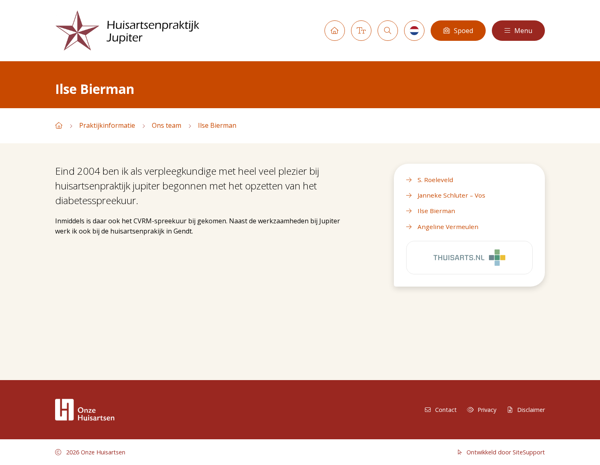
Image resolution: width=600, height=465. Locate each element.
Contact (446, 410)
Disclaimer (531, 410)
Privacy (487, 410)
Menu (523, 30)
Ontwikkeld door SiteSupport (505, 452)
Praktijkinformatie (107, 125)
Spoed (463, 30)
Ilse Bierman (217, 125)
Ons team (166, 125)
